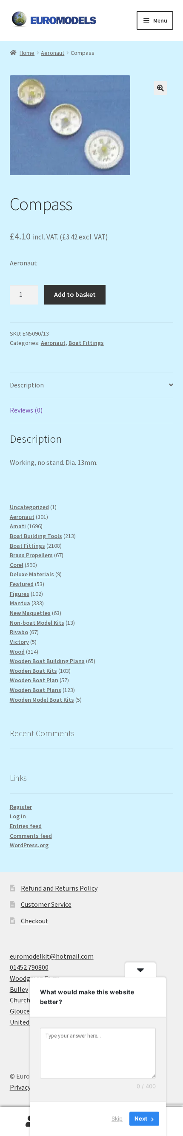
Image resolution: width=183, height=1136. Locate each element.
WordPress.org (29, 845)
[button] (160, 88)
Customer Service (46, 904)
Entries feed (26, 826)
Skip (117, 1118)
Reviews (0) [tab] (26, 410)
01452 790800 (29, 967)
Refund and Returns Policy (59, 888)
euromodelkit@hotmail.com (52, 956)
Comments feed (31, 836)
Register (21, 807)
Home (27, 53)
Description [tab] (27, 385)
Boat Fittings (86, 343)
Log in (18, 816)
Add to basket (75, 294)
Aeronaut (52, 53)
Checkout (35, 921)
